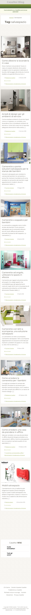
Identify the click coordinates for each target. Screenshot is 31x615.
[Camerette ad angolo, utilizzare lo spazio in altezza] (15, 260)
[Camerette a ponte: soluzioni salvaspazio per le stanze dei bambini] (15, 153)
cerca (29, 6)
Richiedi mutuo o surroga (12, 592)
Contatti (23, 592)
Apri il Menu (15, 6)
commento (7, 505)
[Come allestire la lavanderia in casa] (15, 47)
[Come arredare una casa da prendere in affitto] (15, 417)
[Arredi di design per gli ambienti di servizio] (15, 100)
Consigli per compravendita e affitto (14, 453)
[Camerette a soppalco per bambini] (15, 208)
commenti (7, 80)
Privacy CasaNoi (19, 595)
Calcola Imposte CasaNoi (18, 587)
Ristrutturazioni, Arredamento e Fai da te (16, 83)
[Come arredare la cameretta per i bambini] (15, 367)
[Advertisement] (15, 30)
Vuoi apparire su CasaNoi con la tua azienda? (15, 10)
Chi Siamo (7, 587)
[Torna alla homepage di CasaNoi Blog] (15, 602)
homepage (2, 6)
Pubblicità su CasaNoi (15, 590)
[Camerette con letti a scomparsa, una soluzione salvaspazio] (15, 316)
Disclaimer (9, 595)
